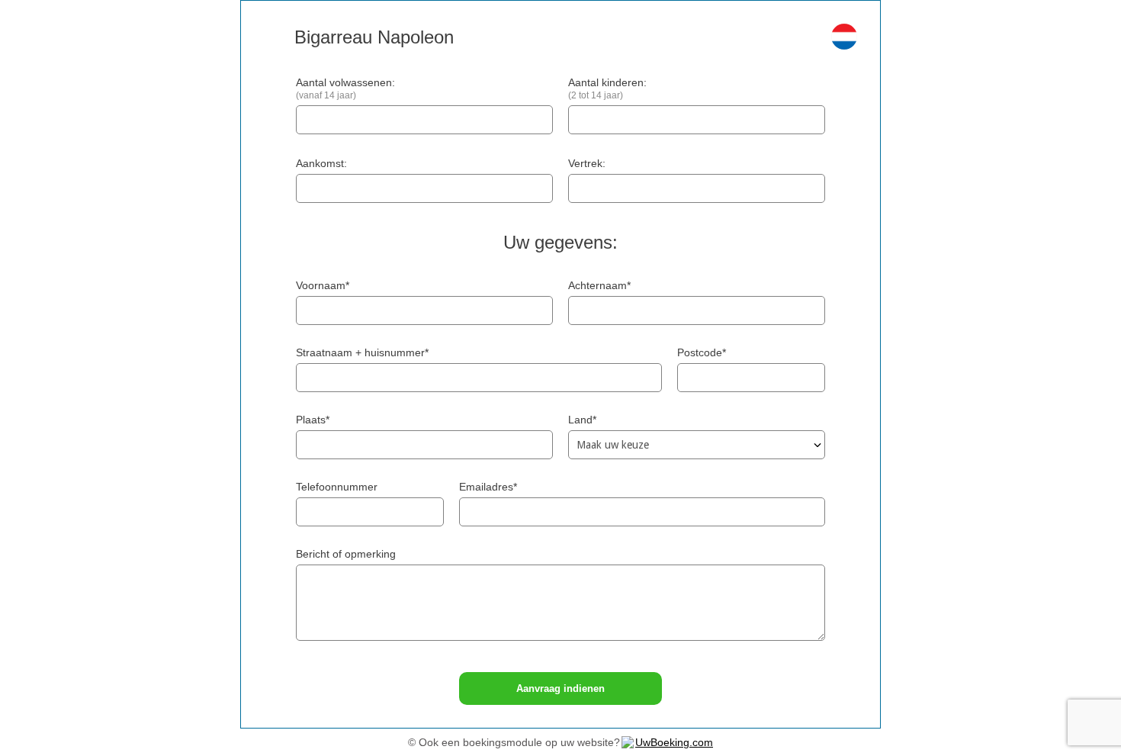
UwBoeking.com (674, 742)
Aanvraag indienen (560, 688)
